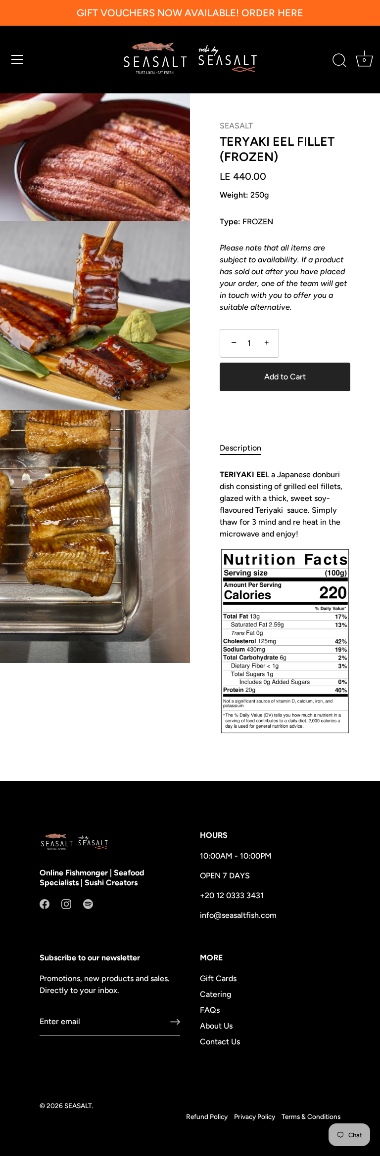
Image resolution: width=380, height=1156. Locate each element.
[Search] (339, 61)
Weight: (234, 195)
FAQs (210, 1010)
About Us (216, 1026)
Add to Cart (285, 376)
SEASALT (236, 125)
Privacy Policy (254, 1116)
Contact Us (220, 1041)
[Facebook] (44, 903)
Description (240, 448)
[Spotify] (88, 903)
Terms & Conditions (311, 1116)
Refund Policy (207, 1116)
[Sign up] (175, 1022)
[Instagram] (66, 903)
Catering (215, 994)
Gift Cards (218, 978)
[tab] (245, 448)
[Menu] (17, 59)
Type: (230, 221)
